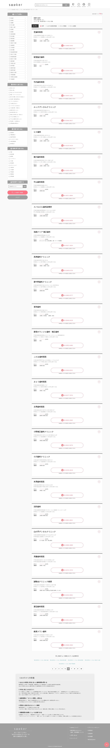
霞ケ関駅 (12, 49)
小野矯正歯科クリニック (44, 432)
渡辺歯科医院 (39, 607)
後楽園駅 (12, 40)
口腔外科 (12, 167)
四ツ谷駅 (12, 25)
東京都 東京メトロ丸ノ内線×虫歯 (41, 660)
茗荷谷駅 (12, 38)
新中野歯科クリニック (43, 282)
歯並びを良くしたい (14, 110)
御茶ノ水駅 (13, 27)
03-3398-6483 (68, 70)
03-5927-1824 (68, 245)
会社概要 (90, 736)
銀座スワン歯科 (40, 631)
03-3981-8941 (68, 520)
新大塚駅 (12, 36)
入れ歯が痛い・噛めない (15, 107)
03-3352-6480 (68, 345)
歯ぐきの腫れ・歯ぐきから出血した (17, 96)
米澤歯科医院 (39, 482)
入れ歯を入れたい (13, 103)
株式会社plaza (91, 739)
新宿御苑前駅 (13, 56)
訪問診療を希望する (14, 123)
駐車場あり (12, 143)
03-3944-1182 (68, 95)
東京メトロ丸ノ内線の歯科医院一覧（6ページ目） (27, 9)
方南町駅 (12, 79)
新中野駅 (12, 65)
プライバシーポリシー (93, 727)
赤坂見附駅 (13, 34)
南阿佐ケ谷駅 (13, 72)
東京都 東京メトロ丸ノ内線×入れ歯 (92, 660)
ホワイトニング (13, 165)
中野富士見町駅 (14, 77)
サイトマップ (73, 738)
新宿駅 (12, 20)
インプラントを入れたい (15, 105)
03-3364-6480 (68, 495)
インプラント (13, 158)
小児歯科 (12, 169)
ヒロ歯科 (37, 132)
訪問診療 (12, 176)
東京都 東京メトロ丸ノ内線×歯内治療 (58, 660)
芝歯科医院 (38, 32)
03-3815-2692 (68, 420)
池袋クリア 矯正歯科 (42, 232)
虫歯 (11, 151)
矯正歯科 (12, 163)
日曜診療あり (13, 134)
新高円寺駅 (13, 70)
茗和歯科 (37, 307)
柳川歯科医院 (39, 157)
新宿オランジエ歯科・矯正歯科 (46, 332)
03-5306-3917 (68, 120)
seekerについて (74, 727)
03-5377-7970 (68, 395)
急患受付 (12, 132)
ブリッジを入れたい (14, 101)
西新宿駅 (12, 61)
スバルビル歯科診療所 (43, 207)
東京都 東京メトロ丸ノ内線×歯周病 (75, 660)
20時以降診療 (13, 141)
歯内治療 (12, 154)
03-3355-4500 (68, 170)
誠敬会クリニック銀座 (43, 582)
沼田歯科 (37, 507)
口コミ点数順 (73, 26)
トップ (8, 9)
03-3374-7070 (68, 570)
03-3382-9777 (68, 295)
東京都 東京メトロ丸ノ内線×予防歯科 (67, 663)
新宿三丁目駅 (13, 58)
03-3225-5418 (68, 145)
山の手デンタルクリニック (45, 532)
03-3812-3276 (68, 445)
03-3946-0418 (68, 320)
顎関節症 (12, 174)
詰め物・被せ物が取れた (15, 99)
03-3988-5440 (68, 45)
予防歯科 (12, 171)
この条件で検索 (18, 192)
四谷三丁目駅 (13, 54)
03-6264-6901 (68, 595)
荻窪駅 (12, 29)
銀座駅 (12, 31)
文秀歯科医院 (39, 407)
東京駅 (12, 18)
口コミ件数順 (63, 26)
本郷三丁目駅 (13, 43)
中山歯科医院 (39, 182)
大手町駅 (12, 47)
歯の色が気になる (13, 112)
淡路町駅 (12, 45)
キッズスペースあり (14, 139)
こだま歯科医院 (40, 357)
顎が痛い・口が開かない (15, 121)
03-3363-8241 (68, 370)
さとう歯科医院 (40, 382)
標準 (43, 26)
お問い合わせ (73, 735)
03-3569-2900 (68, 645)
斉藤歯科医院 (39, 557)
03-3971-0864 (68, 195)
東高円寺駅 (13, 68)
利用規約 (90, 730)
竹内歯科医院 (39, 82)
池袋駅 (12, 22)
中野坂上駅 (13, 63)
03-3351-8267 (68, 620)
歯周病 (11, 156)
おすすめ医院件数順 (52, 26)
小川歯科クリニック (42, 457)
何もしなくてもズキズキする (16, 92)
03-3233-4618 (68, 470)
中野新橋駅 (13, 74)
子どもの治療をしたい (14, 116)
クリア (17, 197)
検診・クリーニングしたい (15, 94)
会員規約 (90, 733)
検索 (66, 5)
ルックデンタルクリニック (45, 107)
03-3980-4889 (68, 545)
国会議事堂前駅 (14, 52)
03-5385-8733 (68, 270)
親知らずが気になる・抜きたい (16, 114)
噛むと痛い (12, 90)
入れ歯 (11, 160)
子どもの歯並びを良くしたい (16, 118)
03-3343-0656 (68, 220)
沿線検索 (13, 9)
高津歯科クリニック (42, 257)
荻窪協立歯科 (39, 57)
